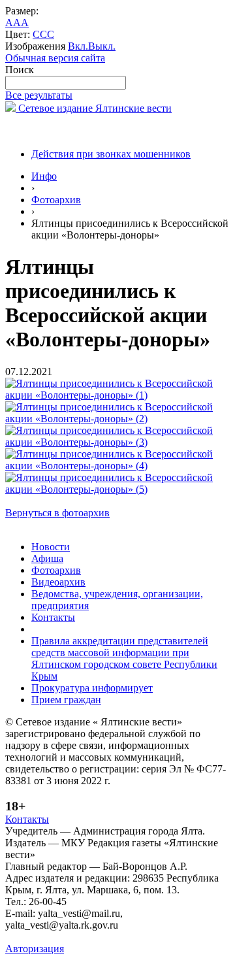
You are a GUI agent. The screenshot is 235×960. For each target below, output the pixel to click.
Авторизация (34, 948)
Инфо (44, 176)
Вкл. (78, 46)
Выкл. (102, 46)
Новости (50, 546)
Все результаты (38, 95)
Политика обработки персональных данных (103, 936)
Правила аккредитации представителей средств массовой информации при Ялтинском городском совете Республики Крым (124, 658)
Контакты (53, 617)
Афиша (47, 558)
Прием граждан (66, 699)
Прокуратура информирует (92, 687)
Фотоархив (56, 199)
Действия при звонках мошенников (111, 153)
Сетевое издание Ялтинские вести (94, 108)
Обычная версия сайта (55, 57)
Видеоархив (58, 582)
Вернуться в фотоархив (57, 512)
